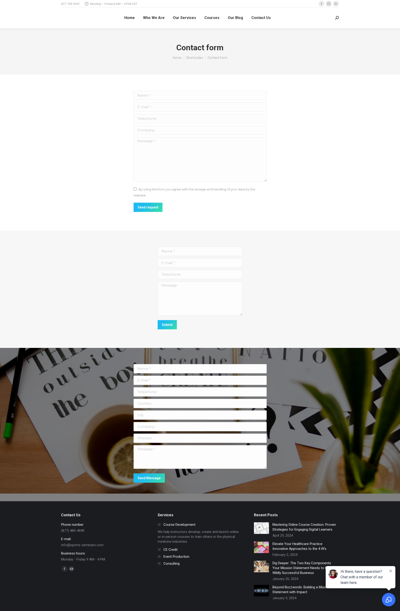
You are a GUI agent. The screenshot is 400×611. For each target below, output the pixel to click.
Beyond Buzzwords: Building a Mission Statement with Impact (301, 589)
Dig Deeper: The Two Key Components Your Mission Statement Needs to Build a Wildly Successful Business (303, 568)
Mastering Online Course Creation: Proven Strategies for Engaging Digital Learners (304, 527)
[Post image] (261, 528)
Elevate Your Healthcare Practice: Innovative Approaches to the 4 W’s (299, 546)
